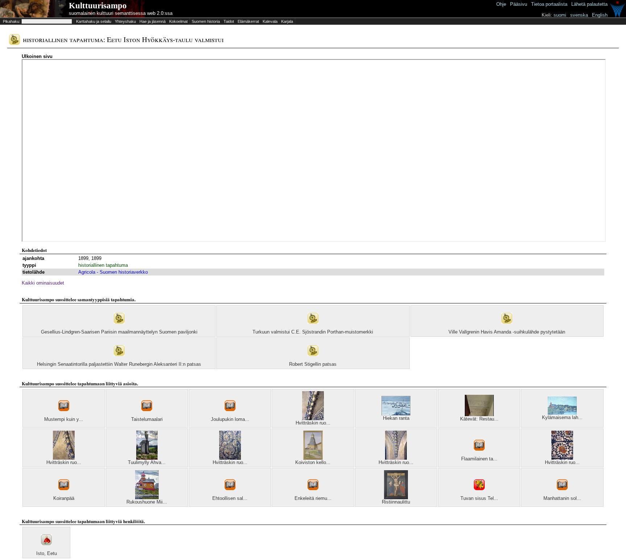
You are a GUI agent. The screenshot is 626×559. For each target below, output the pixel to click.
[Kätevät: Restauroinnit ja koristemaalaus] (479, 414)
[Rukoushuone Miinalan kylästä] (147, 497)
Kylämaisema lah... (562, 417)
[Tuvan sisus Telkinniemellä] (479, 494)
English (600, 15)
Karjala (287, 21)
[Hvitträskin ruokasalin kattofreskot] (313, 418)
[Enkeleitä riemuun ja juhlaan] (313, 494)
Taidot (229, 21)
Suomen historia (206, 21)
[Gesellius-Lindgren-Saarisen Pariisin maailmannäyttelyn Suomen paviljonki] (119, 327)
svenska (579, 15)
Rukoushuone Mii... (146, 502)
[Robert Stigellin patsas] (313, 360)
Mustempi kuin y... (63, 419)
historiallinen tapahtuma (103, 265)
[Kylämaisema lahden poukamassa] (562, 413)
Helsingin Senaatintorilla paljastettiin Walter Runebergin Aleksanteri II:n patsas (119, 364)
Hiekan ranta (396, 418)
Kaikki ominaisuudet (43, 283)
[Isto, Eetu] (46, 549)
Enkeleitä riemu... (313, 498)
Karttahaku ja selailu (93, 21)
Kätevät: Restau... (479, 419)
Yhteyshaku (125, 21)
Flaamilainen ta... (479, 458)
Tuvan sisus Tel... (479, 498)
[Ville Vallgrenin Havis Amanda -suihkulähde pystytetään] (507, 327)
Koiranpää (63, 498)
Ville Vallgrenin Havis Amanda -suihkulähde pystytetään (506, 332)
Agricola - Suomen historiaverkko (113, 272)
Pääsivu (518, 4)
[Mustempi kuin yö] (64, 415)
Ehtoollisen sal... (229, 498)
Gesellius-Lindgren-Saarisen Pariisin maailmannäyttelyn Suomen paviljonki (119, 332)
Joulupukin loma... (230, 419)
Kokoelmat (178, 21)
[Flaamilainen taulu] (479, 454)
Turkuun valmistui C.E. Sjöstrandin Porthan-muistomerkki (313, 332)
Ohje (501, 4)
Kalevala (270, 21)
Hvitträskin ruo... (313, 423)
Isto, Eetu (46, 553)
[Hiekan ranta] (395, 414)
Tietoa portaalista (549, 4)
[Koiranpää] (64, 494)
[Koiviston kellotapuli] (313, 458)
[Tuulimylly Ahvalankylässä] (147, 458)
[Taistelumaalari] (147, 415)
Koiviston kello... (312, 462)
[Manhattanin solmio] (562, 494)
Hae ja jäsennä (152, 21)
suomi (560, 15)
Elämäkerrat (248, 21)
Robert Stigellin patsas (313, 364)
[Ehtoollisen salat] (230, 494)
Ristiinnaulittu (396, 502)
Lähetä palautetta (589, 4)
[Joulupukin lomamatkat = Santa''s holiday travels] (230, 415)
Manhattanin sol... (562, 498)
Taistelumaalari (147, 419)
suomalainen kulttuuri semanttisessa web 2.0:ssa (120, 13)
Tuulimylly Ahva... (147, 462)
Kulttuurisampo (98, 5)
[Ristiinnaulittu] (396, 497)
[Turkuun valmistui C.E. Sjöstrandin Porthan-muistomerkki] (313, 327)
